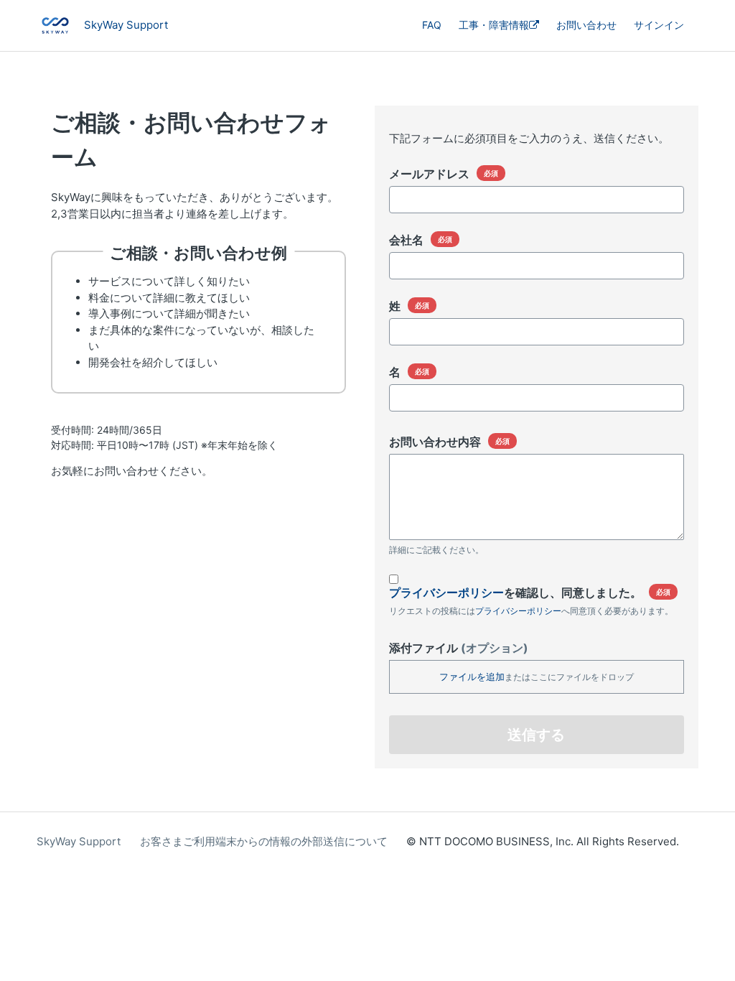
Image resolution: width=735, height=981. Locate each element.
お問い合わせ (586, 25)
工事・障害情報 (494, 25)
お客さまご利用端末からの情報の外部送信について (264, 841)
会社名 (406, 240)
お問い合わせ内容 (435, 441)
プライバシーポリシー (446, 592)
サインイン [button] (659, 25)
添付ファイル (458, 648)
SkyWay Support (79, 841)
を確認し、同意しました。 (515, 592)
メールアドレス (429, 174)
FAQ (431, 25)
